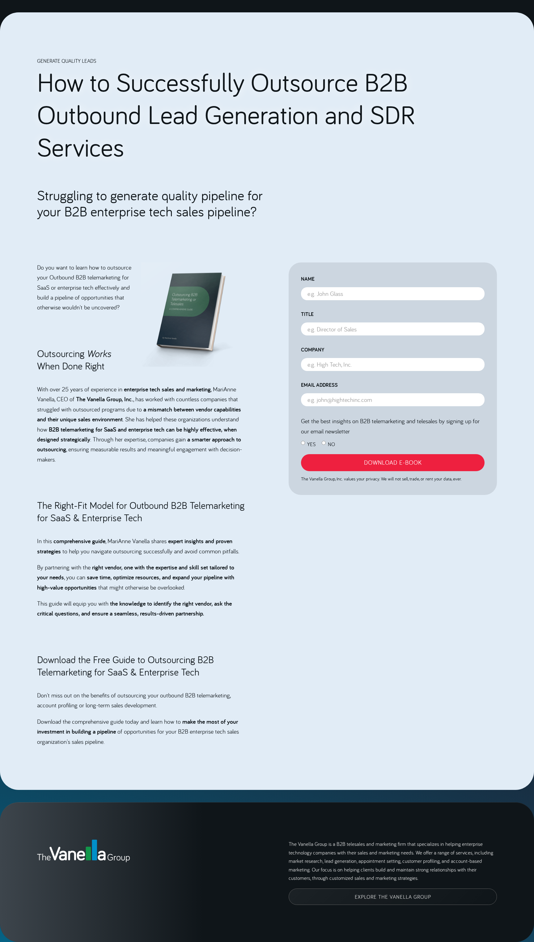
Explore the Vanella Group (393, 896)
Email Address (319, 384)
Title (307, 314)
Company (312, 349)
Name (308, 278)
